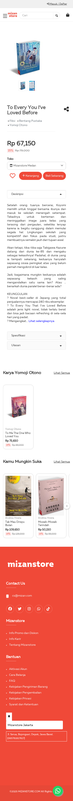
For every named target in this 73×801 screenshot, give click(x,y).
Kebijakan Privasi (20, 698)
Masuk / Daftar (58, 4)
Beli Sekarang (54, 175)
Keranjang (32, 175)
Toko (10, 159)
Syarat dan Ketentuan (23, 704)
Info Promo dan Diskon (23, 633)
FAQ (12, 680)
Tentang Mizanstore (22, 644)
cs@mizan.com (22, 595)
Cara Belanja (17, 675)
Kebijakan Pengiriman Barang (28, 686)
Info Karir (15, 639)
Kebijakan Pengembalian (25, 692)
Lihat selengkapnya (41, 321)
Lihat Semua (62, 373)
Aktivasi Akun (18, 669)
